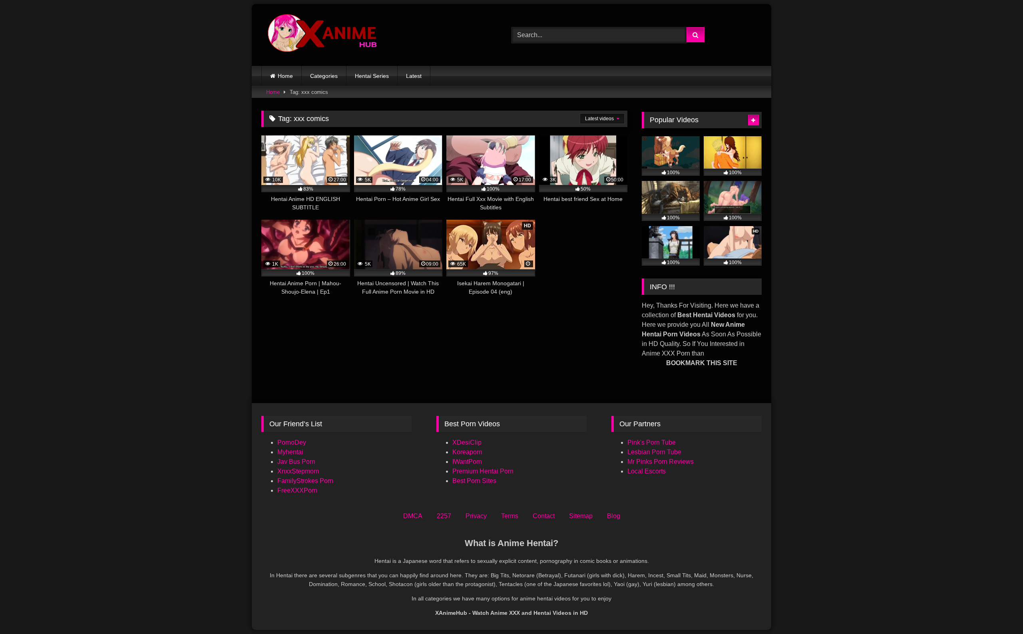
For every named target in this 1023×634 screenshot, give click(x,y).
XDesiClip (467, 442)
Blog (613, 516)
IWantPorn (467, 461)
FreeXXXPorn (297, 490)
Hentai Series (372, 76)
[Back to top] (998, 610)
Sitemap (581, 516)
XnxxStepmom (298, 471)
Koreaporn (467, 452)
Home (285, 76)
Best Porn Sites (474, 480)
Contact (544, 516)
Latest (414, 76)
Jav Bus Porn (296, 461)
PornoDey (291, 442)
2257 (444, 516)
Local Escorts (646, 471)
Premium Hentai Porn (482, 471)
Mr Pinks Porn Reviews (661, 461)
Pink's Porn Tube (651, 442)
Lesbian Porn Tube (654, 452)
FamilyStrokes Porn (305, 480)
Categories (324, 76)
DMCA (412, 516)
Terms (509, 516)
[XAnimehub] (323, 35)
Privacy (476, 516)
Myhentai (290, 452)
